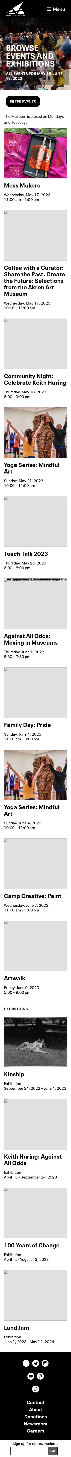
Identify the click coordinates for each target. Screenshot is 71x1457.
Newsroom (35, 1423)
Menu (59, 8)
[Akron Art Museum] (15, 9)
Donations (35, 1416)
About (35, 1408)
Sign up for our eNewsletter (35, 1444)
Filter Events (23, 101)
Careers (35, 1430)
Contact (35, 1401)
